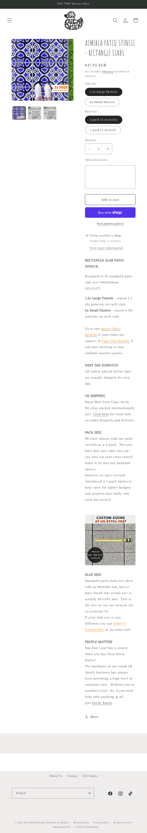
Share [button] (94, 716)
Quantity (90, 140)
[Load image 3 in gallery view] (49, 112)
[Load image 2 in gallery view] (34, 112)
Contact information (86, 827)
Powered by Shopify (58, 822)
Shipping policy (62, 827)
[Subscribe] (89, 793)
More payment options (110, 223)
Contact (72, 776)
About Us (56, 776)
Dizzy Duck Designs (35, 822)
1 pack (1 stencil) (103, 130)
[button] (10, 20)
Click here (101, 414)
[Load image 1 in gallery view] (19, 112)
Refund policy (81, 822)
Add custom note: (96, 159)
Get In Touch (102, 703)
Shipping (107, 71)
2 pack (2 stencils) (104, 119)
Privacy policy (101, 822)
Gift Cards (89, 776)
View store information (106, 248)
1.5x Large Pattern (104, 92)
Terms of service (122, 822)
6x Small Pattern (102, 102)
